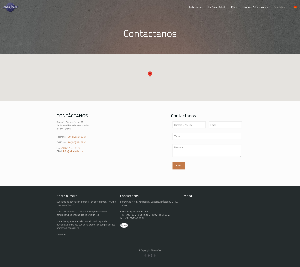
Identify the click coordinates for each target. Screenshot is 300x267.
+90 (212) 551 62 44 (76, 142)
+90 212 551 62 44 (161, 215)
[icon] (155, 255)
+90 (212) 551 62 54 (76, 137)
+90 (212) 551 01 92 (70, 148)
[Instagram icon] (150, 255)
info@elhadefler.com (73, 151)
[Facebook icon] (145, 255)
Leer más (61, 234)
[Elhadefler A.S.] (10, 7)
